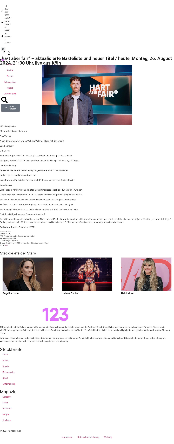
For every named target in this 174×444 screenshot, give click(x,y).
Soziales (7, 420)
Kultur (5, 402)
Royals (10, 76)
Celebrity (7, 397)
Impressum (67, 437)
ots (6, 245)
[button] (3, 49)
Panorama (7, 408)
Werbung (108, 437)
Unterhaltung (10, 93)
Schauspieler (10, 82)
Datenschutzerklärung (88, 437)
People (6, 414)
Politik (10, 70)
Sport (10, 88)
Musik (10, 64)
